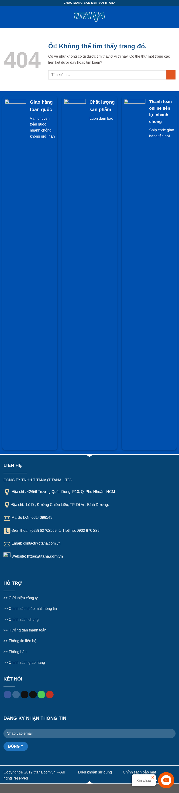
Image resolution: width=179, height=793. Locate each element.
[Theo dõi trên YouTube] (50, 695)
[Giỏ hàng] (173, 17)
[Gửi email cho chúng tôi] (33, 695)
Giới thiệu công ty (23, 598)
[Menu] (6, 17)
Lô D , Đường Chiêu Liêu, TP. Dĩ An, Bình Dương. (67, 504)
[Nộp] (171, 74)
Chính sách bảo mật (139, 772)
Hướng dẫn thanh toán (27, 630)
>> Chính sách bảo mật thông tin (30, 609)
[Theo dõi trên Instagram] (16, 695)
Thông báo (18, 652)
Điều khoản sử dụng (95, 772)
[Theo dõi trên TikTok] (24, 695)
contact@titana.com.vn (42, 543)
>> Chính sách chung (21, 619)
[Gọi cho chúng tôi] (41, 695)
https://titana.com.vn (45, 556)
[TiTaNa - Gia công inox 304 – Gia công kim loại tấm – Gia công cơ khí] (89, 17)
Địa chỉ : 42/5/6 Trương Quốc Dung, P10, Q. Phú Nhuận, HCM (63, 492)
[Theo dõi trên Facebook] (7, 695)
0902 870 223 (88, 530)
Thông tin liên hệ (22, 641)
